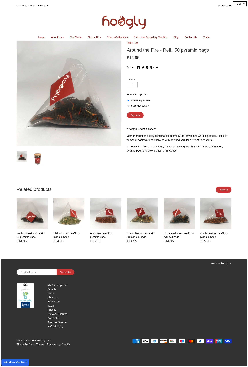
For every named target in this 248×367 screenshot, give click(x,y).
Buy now (135, 115)
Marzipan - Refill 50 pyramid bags (101, 235)
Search (52, 289)
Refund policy (55, 326)
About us (53, 297)
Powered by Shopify (58, 344)
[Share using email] (157, 66)
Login (21, 5)
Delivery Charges (57, 314)
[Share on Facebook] (138, 66)
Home (51, 293)
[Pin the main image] (147, 66)
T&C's (51, 305)
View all (223, 189)
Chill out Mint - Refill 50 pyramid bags (66, 235)
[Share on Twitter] (142, 66)
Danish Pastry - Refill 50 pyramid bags (214, 235)
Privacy (52, 309)
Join (30, 5)
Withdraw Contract (15, 362)
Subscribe (53, 318)
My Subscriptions (57, 285)
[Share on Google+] (152, 66)
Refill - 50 (132, 42)
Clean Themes (37, 344)
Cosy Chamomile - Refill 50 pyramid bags (141, 235)
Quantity (131, 79)
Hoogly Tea (43, 340)
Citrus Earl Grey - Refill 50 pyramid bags (179, 235)
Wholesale (54, 301)
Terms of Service (57, 322)
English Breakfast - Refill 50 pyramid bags (31, 235)
